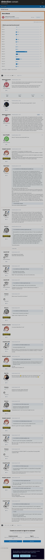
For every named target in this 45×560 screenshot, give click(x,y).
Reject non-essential (25, 556)
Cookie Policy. (33, 552)
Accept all (16, 556)
